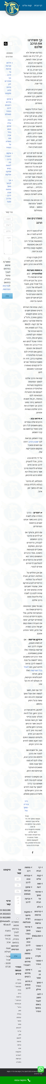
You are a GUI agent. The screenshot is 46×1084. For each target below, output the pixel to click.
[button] (5, 27)
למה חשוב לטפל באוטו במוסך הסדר (39, 1003)
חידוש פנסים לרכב (28, 985)
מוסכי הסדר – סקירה (39, 950)
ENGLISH (39, 935)
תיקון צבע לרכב (28, 942)
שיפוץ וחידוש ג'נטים (28, 973)
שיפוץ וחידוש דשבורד (28, 961)
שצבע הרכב (33, 441)
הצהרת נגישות (39, 921)
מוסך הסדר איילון (39, 986)
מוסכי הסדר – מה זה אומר (39, 969)
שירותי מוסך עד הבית (39, 896)
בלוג (39, 906)
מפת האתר (39, 929)
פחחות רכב (28, 869)
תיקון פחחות (28, 951)
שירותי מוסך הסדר (28, 930)
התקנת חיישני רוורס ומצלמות (28, 917)
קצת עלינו (39, 877)
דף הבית (39, 869)
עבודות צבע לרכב (28, 879)
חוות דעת (39, 885)
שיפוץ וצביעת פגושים (28, 890)
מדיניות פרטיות (39, 913)
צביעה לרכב (28, 900)
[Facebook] (32, 852)
